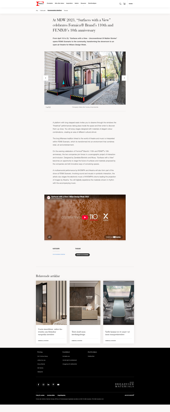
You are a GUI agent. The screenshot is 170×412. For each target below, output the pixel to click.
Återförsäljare (92, 3)
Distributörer (91, 356)
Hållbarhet (40, 372)
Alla (37, 10)
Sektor (77, 3)
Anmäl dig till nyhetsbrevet (70, 360)
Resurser (83, 3)
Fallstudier (43, 10)
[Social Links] (38, 384)
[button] (124, 4)
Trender (66, 10)
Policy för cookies (40, 395)
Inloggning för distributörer (70, 364)
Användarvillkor (51, 395)
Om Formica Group (42, 356)
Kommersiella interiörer (55, 10)
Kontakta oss (66, 356)
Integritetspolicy (61, 395)
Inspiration (69, 3)
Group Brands (41, 364)
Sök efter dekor (59, 3)
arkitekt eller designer (82, 254)
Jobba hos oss (41, 360)
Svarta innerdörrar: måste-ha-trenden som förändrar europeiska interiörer (50, 332)
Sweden (131, 3)
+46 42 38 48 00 (129, 395)
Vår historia (40, 368)
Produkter (50, 3)
